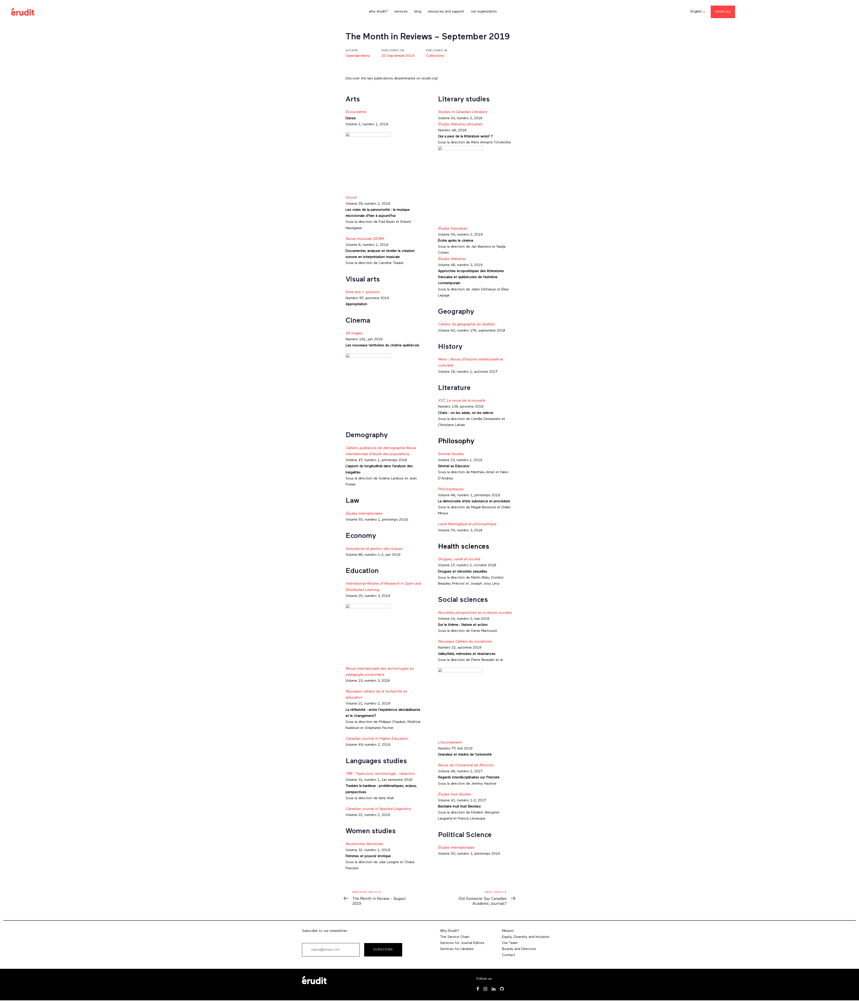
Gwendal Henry (358, 56)
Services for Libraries (457, 949)
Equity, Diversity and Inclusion (525, 937)
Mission (508, 931)
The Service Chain (454, 937)
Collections (435, 56)
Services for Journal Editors (462, 943)
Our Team (510, 943)
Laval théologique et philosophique (467, 524)
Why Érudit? (449, 931)
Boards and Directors (519, 949)
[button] (698, 12)
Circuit (351, 198)
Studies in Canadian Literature (462, 112)
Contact (508, 955)
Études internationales (456, 848)
